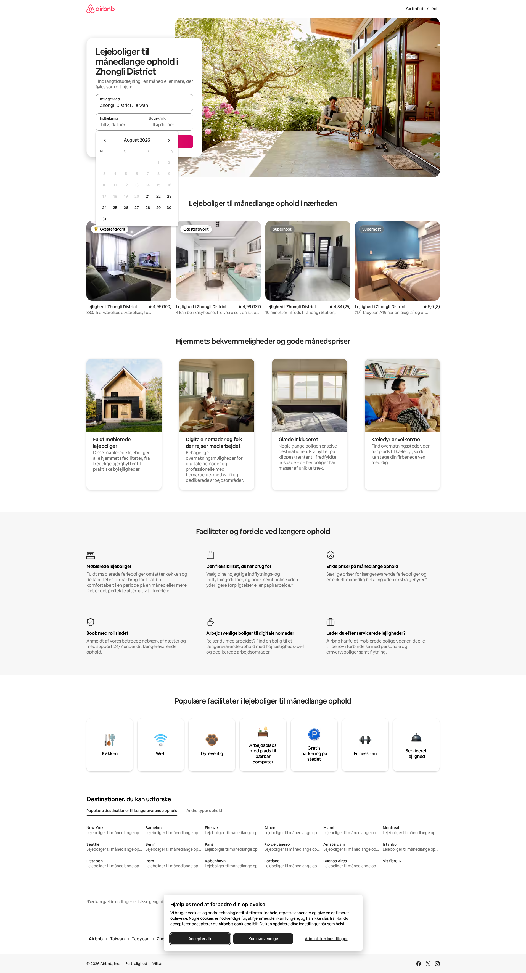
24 (104, 207)
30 (169, 207)
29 (158, 207)
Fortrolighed (136, 963)
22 (158, 196)
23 (169, 196)
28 (148, 207)
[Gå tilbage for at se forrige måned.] (105, 140)
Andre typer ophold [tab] (204, 810)
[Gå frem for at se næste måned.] (168, 140)
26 (126, 207)
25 (115, 207)
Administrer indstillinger (326, 938)
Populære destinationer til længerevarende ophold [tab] (132, 810)
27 (136, 207)
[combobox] (144, 105)
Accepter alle (200, 938)
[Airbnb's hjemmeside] (100, 8)
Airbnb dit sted (421, 9)
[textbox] (120, 124)
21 (148, 196)
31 (104, 218)
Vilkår (157, 963)
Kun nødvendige (263, 938)
